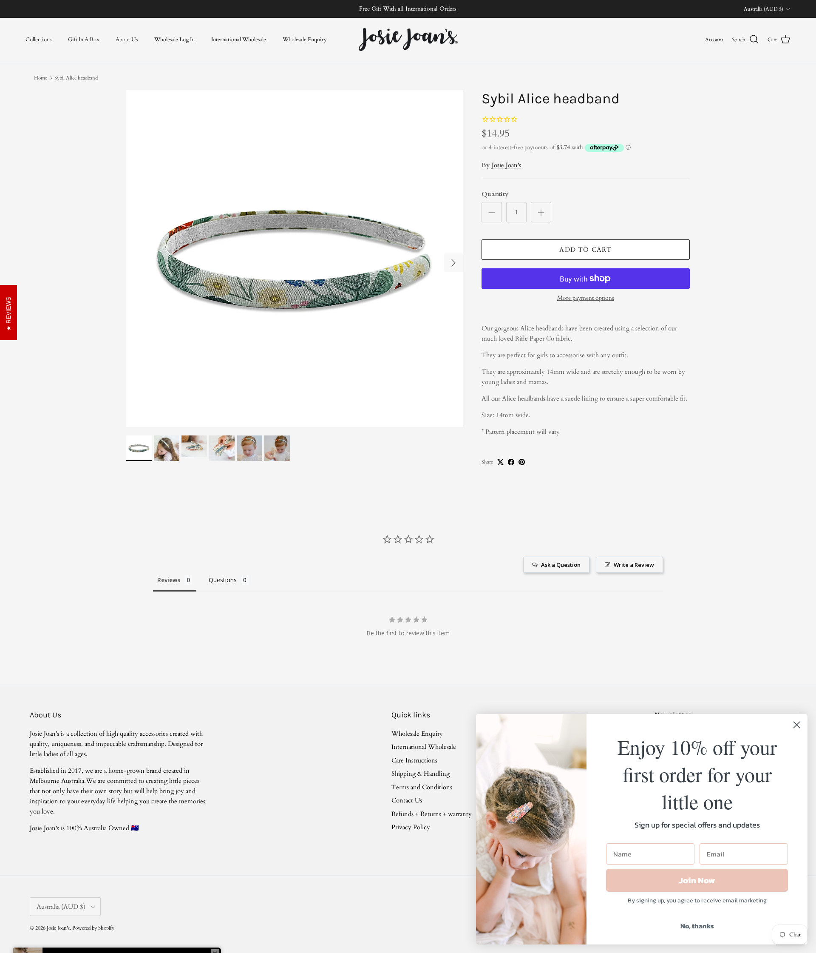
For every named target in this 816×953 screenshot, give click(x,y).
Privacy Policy (410, 827)
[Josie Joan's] (408, 39)
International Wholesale (238, 39)
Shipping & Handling (420, 773)
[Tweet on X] (500, 462)
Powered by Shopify (93, 928)
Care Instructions (414, 760)
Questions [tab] (223, 580)
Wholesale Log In (174, 39)
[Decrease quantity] (492, 212)
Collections (38, 39)
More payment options (585, 298)
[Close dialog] (796, 724)
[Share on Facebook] (511, 462)
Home (40, 77)
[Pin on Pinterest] (521, 462)
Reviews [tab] (168, 580)
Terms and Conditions (421, 787)
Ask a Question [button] (561, 565)
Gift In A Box (83, 39)
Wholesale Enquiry (305, 39)
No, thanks (697, 926)
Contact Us (406, 800)
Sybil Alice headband (76, 77)
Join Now (697, 880)
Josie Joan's (506, 165)
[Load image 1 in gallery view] (294, 258)
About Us (127, 39)
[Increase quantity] (541, 212)
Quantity (495, 194)
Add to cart (585, 249)
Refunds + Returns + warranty (431, 814)
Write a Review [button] (634, 565)
